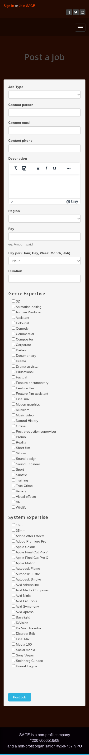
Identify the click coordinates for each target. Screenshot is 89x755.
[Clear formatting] (16, 168)
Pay (11, 229)
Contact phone (20, 140)
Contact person (20, 105)
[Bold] (38, 168)
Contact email (19, 122)
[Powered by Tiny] (72, 201)
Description (17, 158)
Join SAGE (27, 6)
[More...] (69, 168)
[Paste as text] (24, 168)
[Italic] (46, 168)
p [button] (12, 201)
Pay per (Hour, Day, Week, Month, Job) (39, 253)
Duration (15, 271)
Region (14, 211)
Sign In (9, 6)
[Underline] (55, 168)
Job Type (15, 87)
